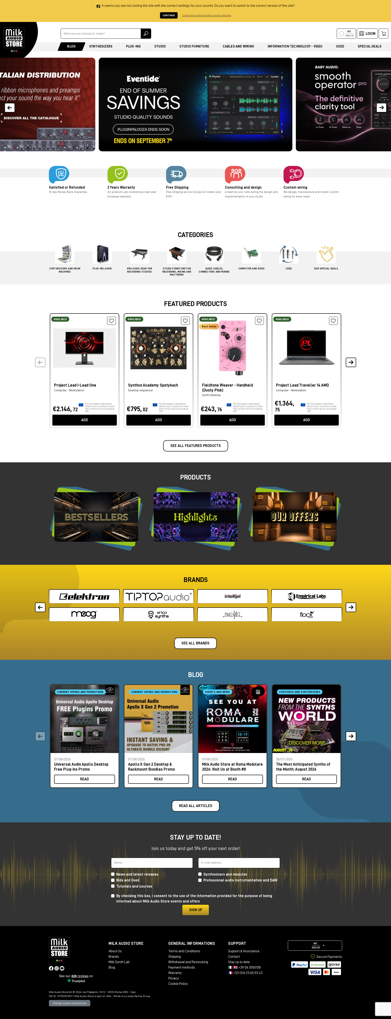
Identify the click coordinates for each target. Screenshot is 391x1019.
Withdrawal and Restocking (188, 962)
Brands (114, 956)
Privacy (173, 978)
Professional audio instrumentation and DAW (240, 880)
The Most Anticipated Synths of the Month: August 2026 (303, 766)
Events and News (217, 692)
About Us (115, 951)
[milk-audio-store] (14, 39)
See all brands (195, 643)
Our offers (295, 517)
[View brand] (84, 596)
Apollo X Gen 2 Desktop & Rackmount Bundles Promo (151, 766)
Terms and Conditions (184, 951)
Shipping (174, 956)
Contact (234, 956)
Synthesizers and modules (225, 874)
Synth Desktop (211, 395)
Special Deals (370, 46)
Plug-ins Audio (102, 268)
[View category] (64, 255)
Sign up (195, 910)
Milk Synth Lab (119, 962)
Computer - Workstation (69, 390)
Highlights (195, 517)
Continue (169, 15)
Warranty (175, 973)
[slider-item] (196, 105)
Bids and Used (127, 880)
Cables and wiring (238, 46)
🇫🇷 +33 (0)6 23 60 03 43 (245, 973)
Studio (160, 46)
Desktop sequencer (140, 390)
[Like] (111, 321)
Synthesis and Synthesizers (299, 692)
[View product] (84, 347)
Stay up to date (239, 962)
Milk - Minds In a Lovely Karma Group (128, 996)
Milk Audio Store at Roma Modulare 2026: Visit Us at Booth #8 (232, 766)
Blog (71, 46)
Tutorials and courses (134, 886)
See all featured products (195, 446)
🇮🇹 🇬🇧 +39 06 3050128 (244, 967)
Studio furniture (194, 46)
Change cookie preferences (69, 1003)
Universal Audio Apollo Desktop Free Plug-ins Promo (81, 766)
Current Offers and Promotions (80, 692)
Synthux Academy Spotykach (153, 385)
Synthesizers (100, 46)
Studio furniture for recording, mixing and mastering (176, 271)
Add (84, 420)
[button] (381, 105)
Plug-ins (133, 46)
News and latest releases (137, 874)
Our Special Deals (326, 268)
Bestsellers (96, 517)
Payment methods (181, 967)
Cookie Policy (178, 984)
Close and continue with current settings (206, 15)
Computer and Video (251, 268)
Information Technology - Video (295, 46)
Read (84, 779)
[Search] (146, 34)
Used (340, 46)
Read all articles (195, 806)
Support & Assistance (244, 951)
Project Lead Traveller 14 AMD (302, 385)
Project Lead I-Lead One (75, 385)
